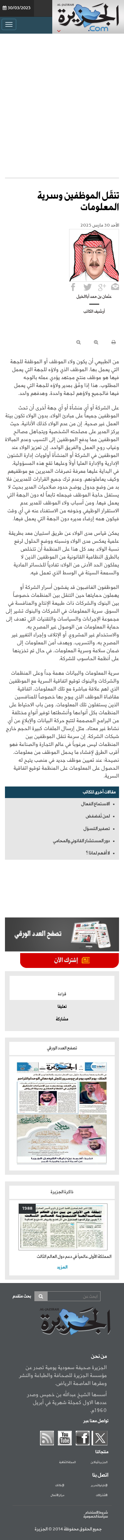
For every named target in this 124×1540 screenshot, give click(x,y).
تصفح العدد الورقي (62, 1048)
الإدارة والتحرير (99, 1485)
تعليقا (62, 1007)
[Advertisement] (62, 105)
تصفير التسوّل (96, 828)
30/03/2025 (19, 8)
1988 (27, 1208)
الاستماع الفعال (95, 804)
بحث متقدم (22, 1296)
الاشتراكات (101, 1495)
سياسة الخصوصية (95, 1516)
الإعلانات (59, 1485)
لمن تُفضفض (98, 816)
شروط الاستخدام (96, 1512)
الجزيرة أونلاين (99, 1462)
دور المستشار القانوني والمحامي (81, 841)
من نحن (99, 1356)
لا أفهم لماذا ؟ (98, 853)
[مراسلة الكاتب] (115, 287)
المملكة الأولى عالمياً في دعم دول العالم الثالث (74, 1257)
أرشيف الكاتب (94, 312)
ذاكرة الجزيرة (62, 1192)
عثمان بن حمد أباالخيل (94, 297)
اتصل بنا (100, 1475)
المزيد (62, 1267)
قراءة (62, 994)
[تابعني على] (102, 287)
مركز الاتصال (57, 1495)
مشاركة (62, 1019)
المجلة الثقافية (67, 1462)
